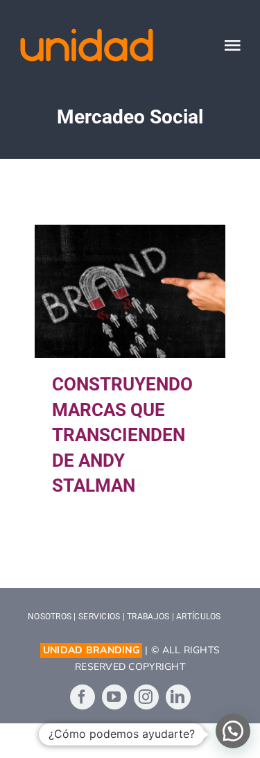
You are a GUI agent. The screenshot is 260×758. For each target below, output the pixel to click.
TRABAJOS (148, 616)
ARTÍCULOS (198, 616)
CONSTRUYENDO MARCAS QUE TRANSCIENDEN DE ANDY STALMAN (130, 291)
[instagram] (146, 696)
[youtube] (114, 696)
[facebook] (82, 696)
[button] (233, 731)
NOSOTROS (49, 616)
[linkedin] (178, 696)
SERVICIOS (99, 616)
